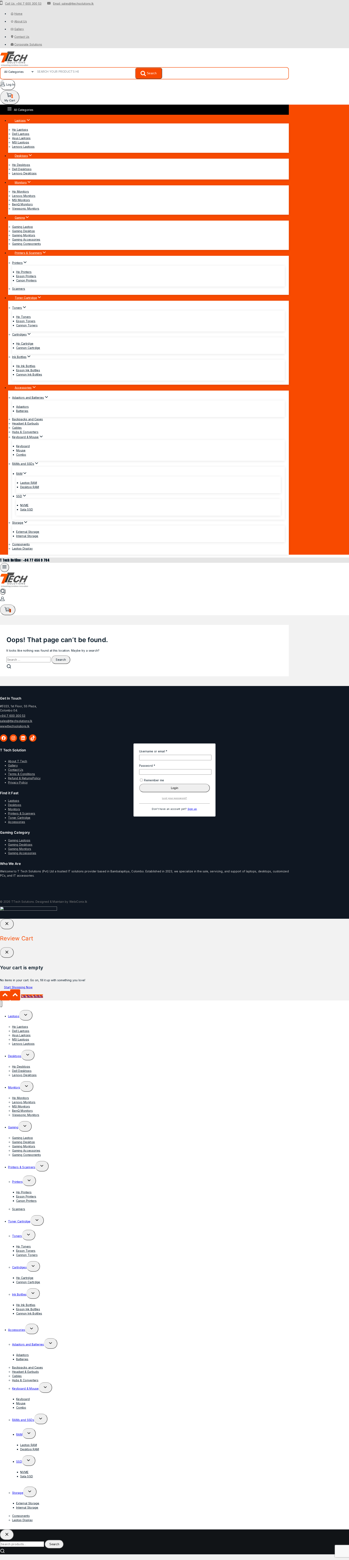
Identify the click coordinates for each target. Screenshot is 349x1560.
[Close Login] (7, 924)
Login (174, 788)
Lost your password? (174, 798)
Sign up (192, 808)
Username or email (159, 751)
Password (153, 765)
